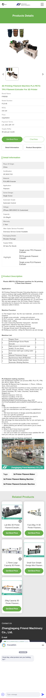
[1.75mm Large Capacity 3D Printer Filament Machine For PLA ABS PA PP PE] (12, 550)
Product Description (33, 147)
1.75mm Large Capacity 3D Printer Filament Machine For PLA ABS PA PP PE (12, 564)
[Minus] (43, 645)
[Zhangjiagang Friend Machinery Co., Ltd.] (23, 4)
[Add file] (2, 694)
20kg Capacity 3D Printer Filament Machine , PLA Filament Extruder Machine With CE (12, 602)
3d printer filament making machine (18, 479)
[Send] (43, 694)
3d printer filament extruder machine (19, 484)
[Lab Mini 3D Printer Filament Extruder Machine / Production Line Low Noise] (12, 512)
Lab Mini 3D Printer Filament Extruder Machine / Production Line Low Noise (12, 526)
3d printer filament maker (24, 474)
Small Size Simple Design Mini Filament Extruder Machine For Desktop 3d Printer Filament (34, 564)
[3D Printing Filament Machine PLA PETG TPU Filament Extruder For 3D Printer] (23, 45)
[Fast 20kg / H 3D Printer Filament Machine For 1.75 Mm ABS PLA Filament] (34, 512)
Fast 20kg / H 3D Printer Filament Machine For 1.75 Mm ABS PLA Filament (34, 526)
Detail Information (12, 147)
